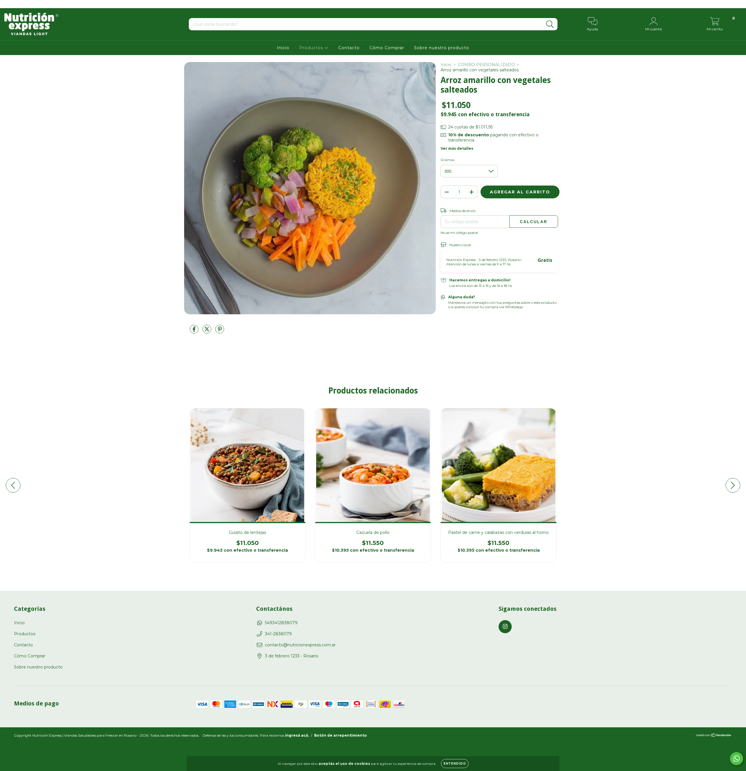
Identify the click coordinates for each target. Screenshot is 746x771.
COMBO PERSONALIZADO (486, 64)
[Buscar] (550, 24)
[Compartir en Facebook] (195, 331)
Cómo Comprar (387, 47)
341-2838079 (278, 633)
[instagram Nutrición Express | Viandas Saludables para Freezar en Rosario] (8, 4)
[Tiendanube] (714, 736)
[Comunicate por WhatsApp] (736, 758)
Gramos (447, 160)
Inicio (283, 47)
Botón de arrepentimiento (340, 735)
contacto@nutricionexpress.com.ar (300, 645)
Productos (312, 47)
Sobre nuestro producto (441, 47)
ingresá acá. (297, 735)
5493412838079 (281, 622)
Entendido (455, 763)
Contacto (349, 47)
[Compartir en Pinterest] (219, 331)
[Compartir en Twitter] (207, 331)
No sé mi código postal (459, 232)
